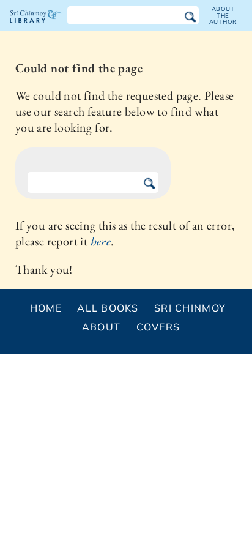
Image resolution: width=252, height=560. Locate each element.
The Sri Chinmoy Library (36, 27)
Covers (158, 327)
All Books (108, 308)
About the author (223, 15)
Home (46, 308)
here (101, 241)
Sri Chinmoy (190, 308)
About (101, 327)
